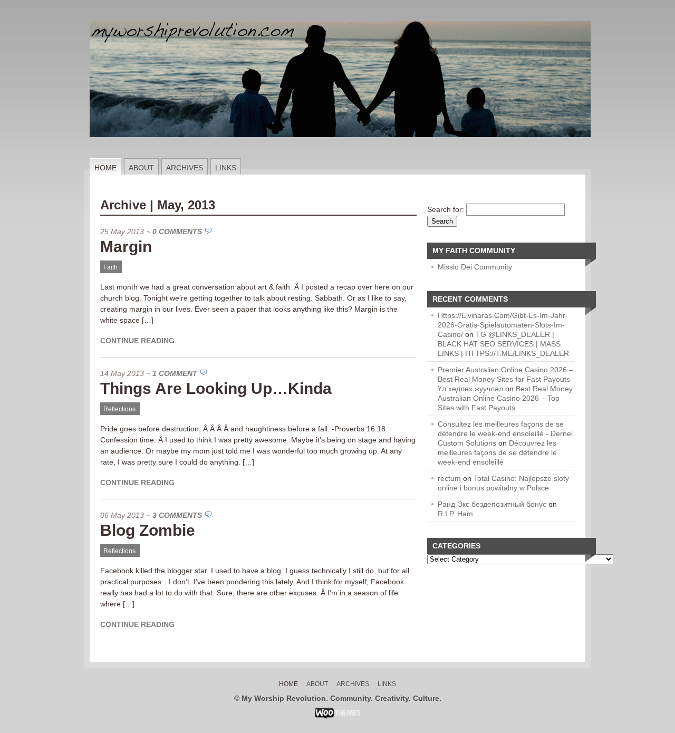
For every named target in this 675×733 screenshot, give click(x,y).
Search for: (445, 209)
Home (105, 167)
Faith (110, 267)
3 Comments (177, 515)
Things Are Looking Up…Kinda (216, 388)
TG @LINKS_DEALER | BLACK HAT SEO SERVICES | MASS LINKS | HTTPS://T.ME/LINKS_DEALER (503, 344)
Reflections (119, 409)
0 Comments (177, 231)
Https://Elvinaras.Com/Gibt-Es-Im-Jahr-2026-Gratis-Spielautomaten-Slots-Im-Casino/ (503, 325)
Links (225, 167)
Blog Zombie (147, 530)
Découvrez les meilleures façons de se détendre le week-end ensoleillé (497, 452)
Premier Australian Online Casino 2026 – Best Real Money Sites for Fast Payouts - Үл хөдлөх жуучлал (506, 379)
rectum (449, 478)
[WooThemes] (338, 716)
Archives (184, 167)
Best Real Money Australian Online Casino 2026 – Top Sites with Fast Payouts (505, 398)
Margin (126, 246)
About (141, 167)
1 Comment (174, 373)
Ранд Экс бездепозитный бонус (492, 504)
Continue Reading (137, 340)
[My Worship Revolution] (340, 155)
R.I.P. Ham (455, 513)
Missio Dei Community (475, 267)
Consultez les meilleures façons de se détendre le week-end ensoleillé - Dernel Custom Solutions (505, 433)
